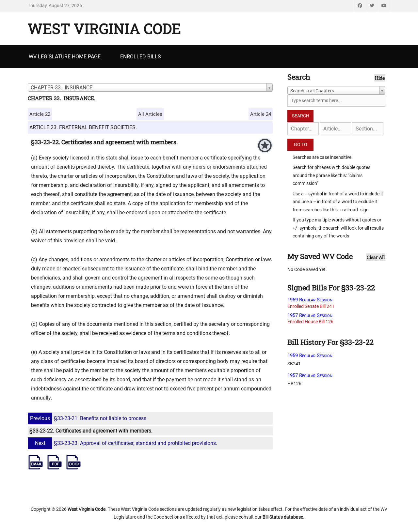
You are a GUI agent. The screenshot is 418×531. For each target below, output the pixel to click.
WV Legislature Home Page (65, 56)
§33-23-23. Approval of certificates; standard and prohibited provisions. (126, 443)
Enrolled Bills (140, 56)
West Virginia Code (104, 28)
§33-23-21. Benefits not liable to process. (89, 418)
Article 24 (260, 114)
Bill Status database (283, 517)
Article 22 (39, 114)
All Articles (150, 114)
